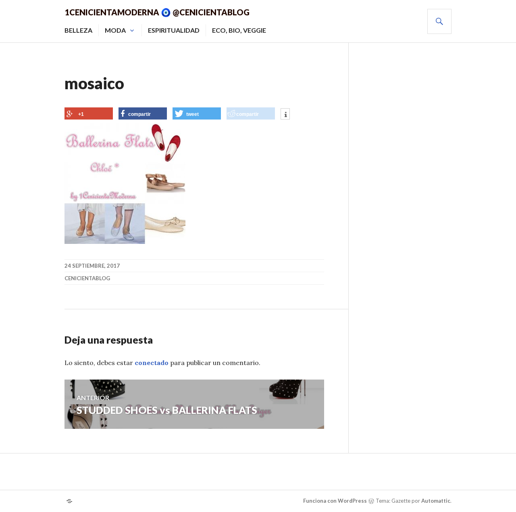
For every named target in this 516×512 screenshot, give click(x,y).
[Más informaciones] (285, 115)
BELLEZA (78, 30)
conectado (152, 363)
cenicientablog (87, 278)
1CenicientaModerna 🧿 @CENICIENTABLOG (157, 12)
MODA (115, 30)
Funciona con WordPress (335, 500)
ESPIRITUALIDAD (174, 30)
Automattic (435, 500)
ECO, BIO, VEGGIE (239, 30)
